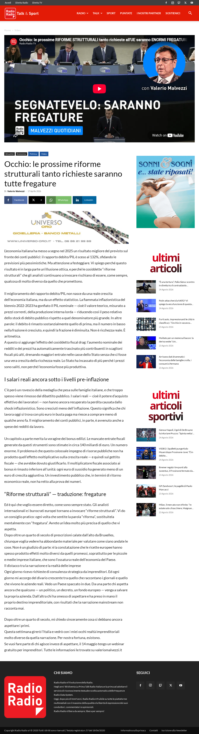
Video (44, 153)
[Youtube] (192, 2)
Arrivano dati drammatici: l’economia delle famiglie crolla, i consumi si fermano (175, 360)
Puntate (126, 13)
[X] (185, 2)
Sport (111, 13)
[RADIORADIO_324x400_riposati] (165, 227)
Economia (21, 153)
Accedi (8, 2)
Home (7, 30)
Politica (33, 153)
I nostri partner (149, 13)
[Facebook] (166, 2)
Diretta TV (37, 2)
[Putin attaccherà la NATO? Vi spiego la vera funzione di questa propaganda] (146, 305)
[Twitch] (179, 2)
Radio (81, 13)
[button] (190, 13)
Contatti (153, 730)
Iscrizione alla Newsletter (174, 730)
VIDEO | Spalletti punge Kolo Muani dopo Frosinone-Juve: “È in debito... (176, 452)
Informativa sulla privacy (133, 730)
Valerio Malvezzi (15, 191)
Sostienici (173, 13)
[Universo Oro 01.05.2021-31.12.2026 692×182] (66, 227)
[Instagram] (172, 2)
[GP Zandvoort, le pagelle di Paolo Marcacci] (146, 491)
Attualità (9, 153)
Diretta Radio (21, 2)
